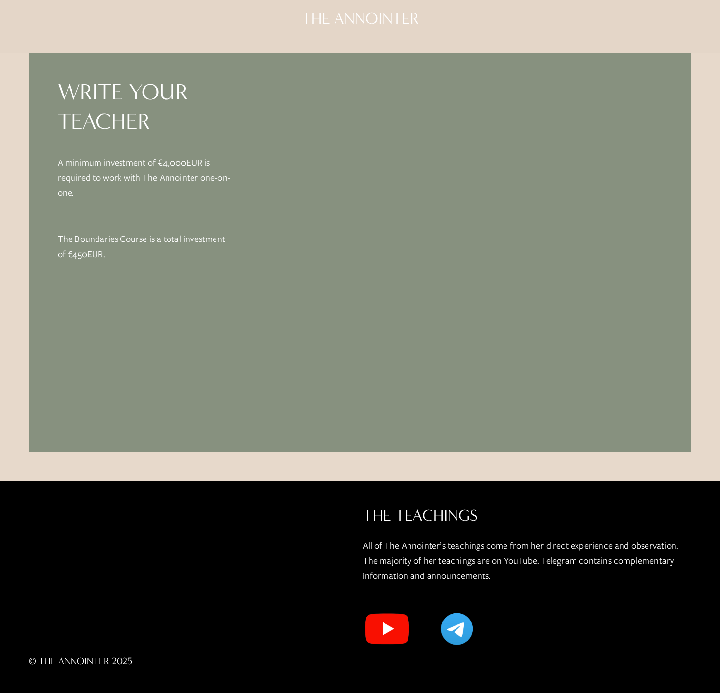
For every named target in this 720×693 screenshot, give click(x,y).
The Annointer (360, 18)
